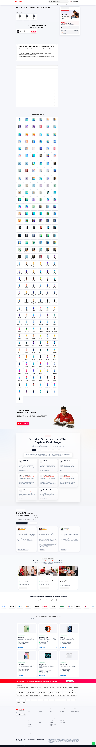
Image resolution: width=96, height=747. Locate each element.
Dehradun (30, 726)
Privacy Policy (52, 720)
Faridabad (30, 718)
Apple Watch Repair (63, 718)
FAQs (51, 711)
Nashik (29, 733)
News (40, 722)
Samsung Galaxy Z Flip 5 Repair (48, 687)
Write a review (33, 522)
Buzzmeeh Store (42, 718)
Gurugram (30, 720)
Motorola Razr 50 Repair (73, 687)
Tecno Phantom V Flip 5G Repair (55, 692)
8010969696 (37, 681)
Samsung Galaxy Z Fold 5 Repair (22, 695)
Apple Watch (44, 450)
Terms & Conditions (53, 718)
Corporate (40, 716)
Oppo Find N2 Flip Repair (43, 692)
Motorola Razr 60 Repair (34, 690)
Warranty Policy (52, 716)
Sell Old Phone (62, 711)
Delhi (29, 711)
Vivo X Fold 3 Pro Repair (71, 695)
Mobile (34, 450)
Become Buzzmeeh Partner (53, 725)
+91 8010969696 (23, 423)
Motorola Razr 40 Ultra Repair (69, 690)
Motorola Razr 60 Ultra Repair (45, 690)
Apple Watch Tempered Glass (75, 717)
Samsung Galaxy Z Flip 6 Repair (22, 687)
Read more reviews (22, 522)
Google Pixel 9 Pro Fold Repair (49, 695)
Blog (40, 720)
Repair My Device (70, 681)
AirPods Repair (65, 4)
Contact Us (41, 713)
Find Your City (55, 4)
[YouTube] (25, 714)
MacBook (56, 450)
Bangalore (30, 728)
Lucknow (23, 702)
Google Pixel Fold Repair (61, 695)
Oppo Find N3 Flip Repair (32, 692)
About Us (40, 711)
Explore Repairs (27, 647)
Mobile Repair (62, 713)
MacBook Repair (63, 716)
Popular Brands (33, 4)
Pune (29, 731)
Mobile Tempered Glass (75, 711)
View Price (33, 31)
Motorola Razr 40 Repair (57, 690)
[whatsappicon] (93, 743)
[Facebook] (20, 714)
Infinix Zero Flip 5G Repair (21, 692)
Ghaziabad (30, 716)
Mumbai (29, 724)
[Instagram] (22, 714)
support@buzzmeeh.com (52, 681)
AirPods (61, 450)
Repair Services (44, 4)
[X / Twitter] (17, 714)
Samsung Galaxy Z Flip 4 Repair (61, 687)
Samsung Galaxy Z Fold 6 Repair (69, 692)
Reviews (51, 713)
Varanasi (18, 702)
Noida (29, 713)
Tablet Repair (62, 722)
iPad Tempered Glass (74, 713)
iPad (39, 450)
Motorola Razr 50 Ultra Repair (22, 690)
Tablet (50, 450)
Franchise (51, 722)
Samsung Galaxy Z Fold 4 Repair (35, 695)
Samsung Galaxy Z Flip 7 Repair (35, 687)
